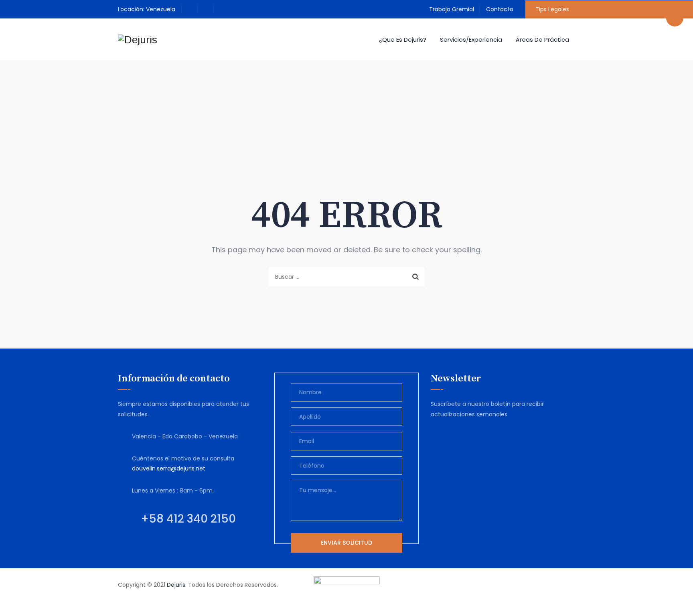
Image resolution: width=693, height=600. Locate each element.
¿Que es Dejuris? (402, 39)
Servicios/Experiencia (471, 39)
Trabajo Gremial (451, 9)
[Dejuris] (137, 39)
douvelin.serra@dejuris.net (168, 468)
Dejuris (176, 585)
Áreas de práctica (542, 39)
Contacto (499, 9)
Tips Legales (552, 9)
